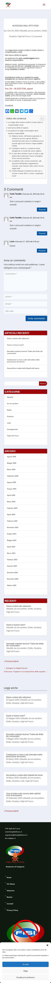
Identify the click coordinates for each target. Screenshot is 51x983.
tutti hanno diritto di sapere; (18, 128)
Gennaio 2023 (12, 566)
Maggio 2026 (11, 463)
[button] (47, 945)
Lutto (9, 423)
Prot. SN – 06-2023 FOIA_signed (19, 89)
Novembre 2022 (12, 579)
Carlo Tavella (15, 194)
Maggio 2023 (11, 540)
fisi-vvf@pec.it (10, 838)
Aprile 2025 (11, 495)
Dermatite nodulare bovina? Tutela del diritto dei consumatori (25, 645)
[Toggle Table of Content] (41, 119)
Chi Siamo (11, 884)
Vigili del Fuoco (24, 36)
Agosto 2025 (11, 482)
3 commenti (37, 36)
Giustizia (13, 36)
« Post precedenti (11, 661)
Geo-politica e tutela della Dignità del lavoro (23, 368)
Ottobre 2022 (11, 585)
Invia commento (36, 318)
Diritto (44, 31)
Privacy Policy (12, 910)
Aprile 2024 (11, 514)
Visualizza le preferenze (25, 977)
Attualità (23, 31)
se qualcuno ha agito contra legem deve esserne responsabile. (23, 132)
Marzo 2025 (11, 502)
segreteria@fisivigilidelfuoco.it (16, 835)
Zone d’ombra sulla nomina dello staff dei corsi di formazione (23, 795)
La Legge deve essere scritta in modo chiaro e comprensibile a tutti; (25, 123)
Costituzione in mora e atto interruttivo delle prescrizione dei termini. (23, 361)
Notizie (9, 897)
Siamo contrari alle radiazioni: (18, 338)
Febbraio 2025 (12, 508)
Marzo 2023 (11, 553)
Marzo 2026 (11, 469)
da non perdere (34, 31)
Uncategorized (12, 429)
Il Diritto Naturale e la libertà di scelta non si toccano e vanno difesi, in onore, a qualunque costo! (27, 173)
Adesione (10, 891)
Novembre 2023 (12, 527)
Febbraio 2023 (12, 560)
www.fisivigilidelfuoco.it (13, 832)
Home (9, 877)
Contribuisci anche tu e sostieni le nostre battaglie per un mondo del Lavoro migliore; (27, 150)
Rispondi (42, 210)
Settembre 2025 (12, 476)
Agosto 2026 (11, 457)
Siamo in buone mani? (15, 345)
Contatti (10, 904)
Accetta (25, 964)
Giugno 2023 (11, 534)
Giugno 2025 (11, 489)
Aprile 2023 (11, 547)
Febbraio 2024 (12, 521)
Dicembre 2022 (12, 572)
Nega (25, 971)
